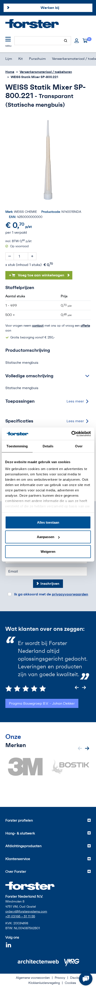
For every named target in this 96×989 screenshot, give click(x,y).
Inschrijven (49, 583)
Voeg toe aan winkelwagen (36, 274)
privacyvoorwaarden (70, 594)
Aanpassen (45, 537)
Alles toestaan (48, 522)
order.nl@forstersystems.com (26, 911)
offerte (85, 326)
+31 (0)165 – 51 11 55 (20, 916)
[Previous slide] (76, 687)
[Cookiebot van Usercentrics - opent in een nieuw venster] (71, 434)
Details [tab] (48, 446)
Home (9, 72)
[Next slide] (84, 687)
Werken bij (50, 7)
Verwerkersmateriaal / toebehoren (46, 72)
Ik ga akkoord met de (51, 594)
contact (38, 326)
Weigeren (48, 551)
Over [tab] (79, 446)
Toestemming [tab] (17, 446)
